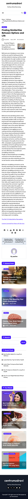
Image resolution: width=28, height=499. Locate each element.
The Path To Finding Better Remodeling (12, 219)
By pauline (6, 39)
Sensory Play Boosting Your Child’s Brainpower (13, 300)
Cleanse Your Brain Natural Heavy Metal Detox (13, 322)
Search (7, 337)
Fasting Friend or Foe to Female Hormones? (12, 278)
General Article (7, 433)
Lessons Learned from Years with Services (13, 223)
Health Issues (7, 393)
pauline (15, 256)
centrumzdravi (14, 3)
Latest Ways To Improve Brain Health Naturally (13, 365)
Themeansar (14, 496)
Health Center (7, 413)
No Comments (20, 39)
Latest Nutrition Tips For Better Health (14, 360)
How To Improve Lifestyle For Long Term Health (14, 370)
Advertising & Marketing (9, 453)
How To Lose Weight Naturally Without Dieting (14, 376)
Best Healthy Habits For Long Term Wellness (13, 354)
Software (4, 27)
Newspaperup (22, 494)
